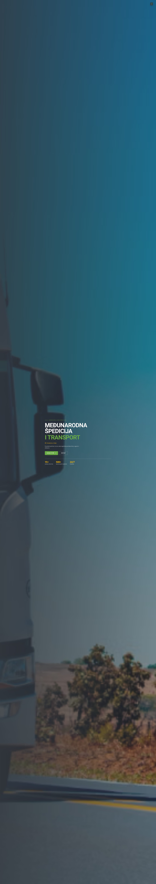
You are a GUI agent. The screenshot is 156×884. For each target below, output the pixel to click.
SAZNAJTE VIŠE (50, 453)
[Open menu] (151, 3)
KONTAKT (63, 453)
